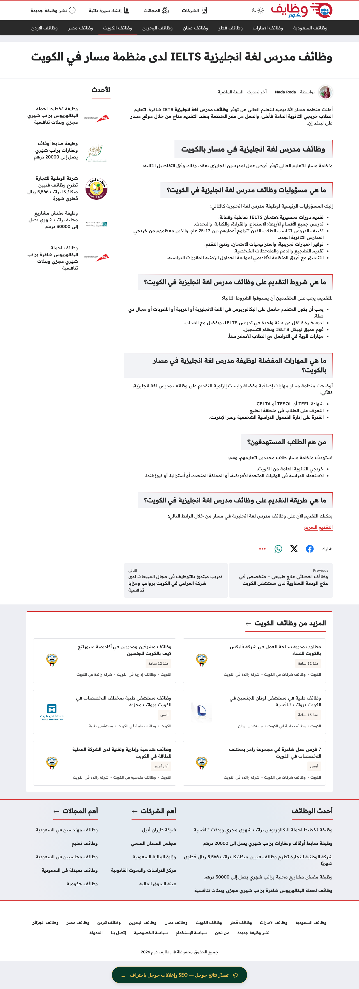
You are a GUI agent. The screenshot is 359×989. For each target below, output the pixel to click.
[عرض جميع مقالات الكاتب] (326, 92)
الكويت (264, 623)
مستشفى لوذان (250, 726)
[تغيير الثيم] (257, 10)
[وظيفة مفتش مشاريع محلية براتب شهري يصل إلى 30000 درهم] (68, 224)
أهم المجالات (80, 811)
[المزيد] (262, 549)
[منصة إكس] (294, 549)
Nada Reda (285, 92)
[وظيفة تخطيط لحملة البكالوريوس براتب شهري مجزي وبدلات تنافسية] (68, 119)
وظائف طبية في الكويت (287, 726)
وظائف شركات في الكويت (285, 674)
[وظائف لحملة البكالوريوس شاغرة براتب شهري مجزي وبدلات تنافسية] (68, 258)
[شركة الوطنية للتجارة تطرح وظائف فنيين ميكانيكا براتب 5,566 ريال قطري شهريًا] (68, 189)
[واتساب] (278, 549)
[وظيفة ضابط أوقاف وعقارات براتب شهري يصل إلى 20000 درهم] (68, 154)
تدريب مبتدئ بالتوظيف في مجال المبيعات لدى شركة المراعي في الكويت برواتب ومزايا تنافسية (175, 583)
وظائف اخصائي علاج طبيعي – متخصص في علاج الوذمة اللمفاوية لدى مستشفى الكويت (283, 580)
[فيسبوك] (309, 549)
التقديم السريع (318, 527)
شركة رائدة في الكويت (241, 674)
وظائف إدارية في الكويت (136, 674)
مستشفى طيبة (101, 726)
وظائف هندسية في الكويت (134, 777)
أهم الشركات (158, 811)
